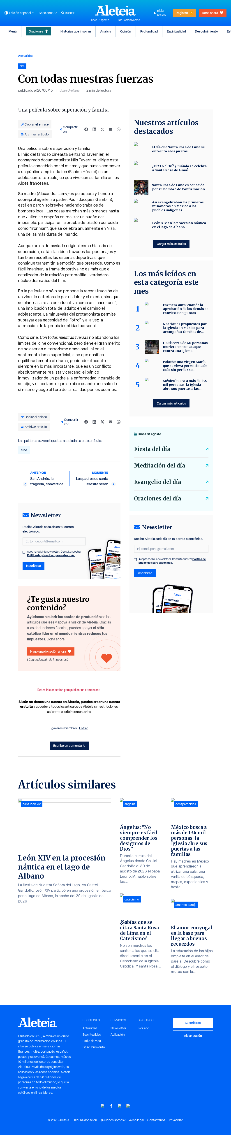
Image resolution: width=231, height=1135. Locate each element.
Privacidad (176, 1120)
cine (24, 450)
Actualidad (25, 55)
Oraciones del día (157, 498)
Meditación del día (159, 465)
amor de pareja (186, 905)
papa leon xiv (32, 804)
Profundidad (149, 31)
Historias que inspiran (75, 31)
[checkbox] (24, 552)
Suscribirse (193, 1023)
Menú (13, 31)
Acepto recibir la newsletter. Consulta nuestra (54, 553)
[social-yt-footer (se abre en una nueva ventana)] (103, 1106)
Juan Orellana (70, 90)
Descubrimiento (206, 31)
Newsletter (118, 1028)
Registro (182, 13)
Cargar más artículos (171, 244)
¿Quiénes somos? (113, 1120)
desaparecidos (186, 804)
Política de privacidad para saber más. (51, 555)
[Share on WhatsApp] (118, 129)
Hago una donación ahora (48, 651)
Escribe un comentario (69, 745)
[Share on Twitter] (102, 129)
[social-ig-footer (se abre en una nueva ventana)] (128, 1106)
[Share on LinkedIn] (94, 129)
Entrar (83, 728)
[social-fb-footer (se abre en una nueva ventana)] (111, 1106)
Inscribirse (33, 565)
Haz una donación (85, 1120)
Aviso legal (136, 1120)
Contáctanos (156, 1120)
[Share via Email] (110, 129)
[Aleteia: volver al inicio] (115, 10)
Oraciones (36, 31)
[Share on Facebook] (86, 129)
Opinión (125, 31)
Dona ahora (210, 13)
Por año (144, 1028)
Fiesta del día (152, 449)
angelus (130, 804)
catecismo (132, 899)
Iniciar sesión (161, 13)
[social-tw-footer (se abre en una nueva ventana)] (120, 1106)
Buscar (69, 13)
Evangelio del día (157, 482)
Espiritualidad (176, 31)
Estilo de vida (92, 1041)
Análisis (105, 31)
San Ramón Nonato (129, 20)
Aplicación (118, 1035)
